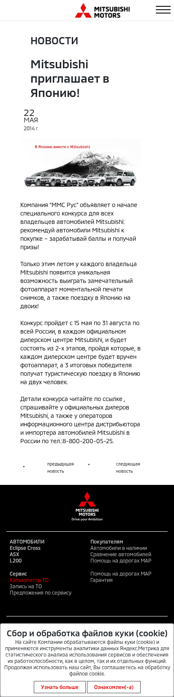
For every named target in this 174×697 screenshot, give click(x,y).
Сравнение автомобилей (120, 554)
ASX (14, 554)
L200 (16, 560)
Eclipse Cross (25, 548)
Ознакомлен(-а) (113, 687)
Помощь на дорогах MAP (120, 560)
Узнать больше (60, 687)
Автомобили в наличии (118, 548)
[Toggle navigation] (163, 9)
